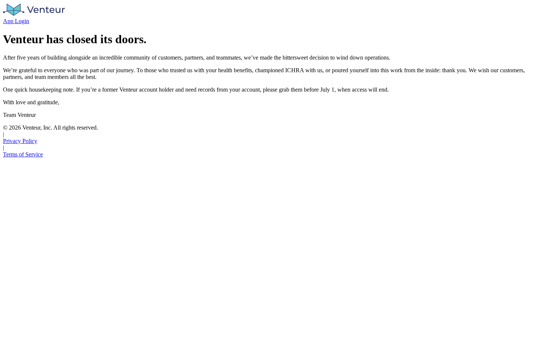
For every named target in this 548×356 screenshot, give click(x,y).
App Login (16, 21)
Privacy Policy (20, 141)
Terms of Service (23, 154)
